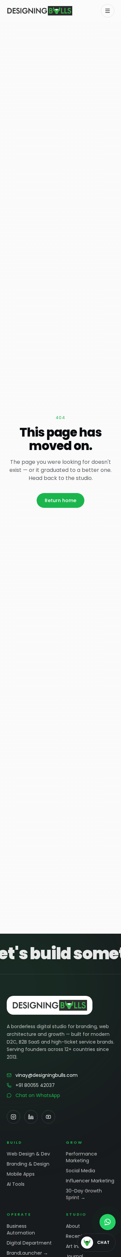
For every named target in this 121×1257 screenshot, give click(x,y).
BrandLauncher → (27, 1253)
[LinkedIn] (31, 1117)
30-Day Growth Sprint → (84, 1194)
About (73, 1226)
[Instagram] (13, 1117)
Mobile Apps (21, 1174)
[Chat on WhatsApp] (107, 1222)
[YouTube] (48, 1117)
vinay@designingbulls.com (46, 1075)
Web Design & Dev (28, 1153)
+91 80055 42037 (35, 1085)
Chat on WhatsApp (37, 1095)
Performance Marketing (81, 1157)
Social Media (80, 1170)
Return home (60, 500)
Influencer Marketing (90, 1180)
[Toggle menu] (107, 10)
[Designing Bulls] (39, 10)
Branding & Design (28, 1164)
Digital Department (29, 1243)
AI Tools (16, 1184)
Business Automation (21, 1229)
